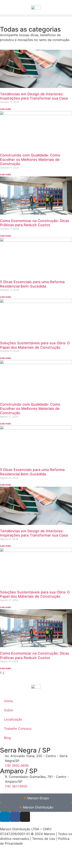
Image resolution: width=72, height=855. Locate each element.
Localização (13, 719)
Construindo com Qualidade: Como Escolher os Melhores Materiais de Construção (30, 159)
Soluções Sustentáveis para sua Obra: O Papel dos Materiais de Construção (35, 345)
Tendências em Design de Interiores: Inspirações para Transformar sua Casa (34, 96)
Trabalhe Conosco (18, 729)
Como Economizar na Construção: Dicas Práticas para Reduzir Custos (34, 223)
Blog (7, 738)
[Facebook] (15, 817)
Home (8, 701)
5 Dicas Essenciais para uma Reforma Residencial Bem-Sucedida (32, 284)
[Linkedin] (5, 817)
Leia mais (5, 108)
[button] (36, 15)
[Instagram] (25, 817)
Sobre (8, 710)
